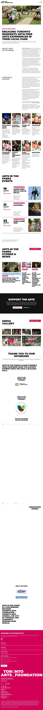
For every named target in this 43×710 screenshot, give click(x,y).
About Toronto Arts (5, 687)
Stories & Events (4, 692)
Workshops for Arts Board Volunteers (9, 661)
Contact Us (3, 691)
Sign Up (3, 665)
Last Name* (3, 647)
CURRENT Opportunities (6, 694)
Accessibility (4, 697)
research (33, 91)
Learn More (26, 307)
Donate (2, 689)
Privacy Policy (4, 696)
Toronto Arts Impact (6, 659)
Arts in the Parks (5, 662)
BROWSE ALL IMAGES (34, 320)
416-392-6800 (7, 683)
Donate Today (17, 307)
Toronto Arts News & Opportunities (9, 657)
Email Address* (4, 651)
